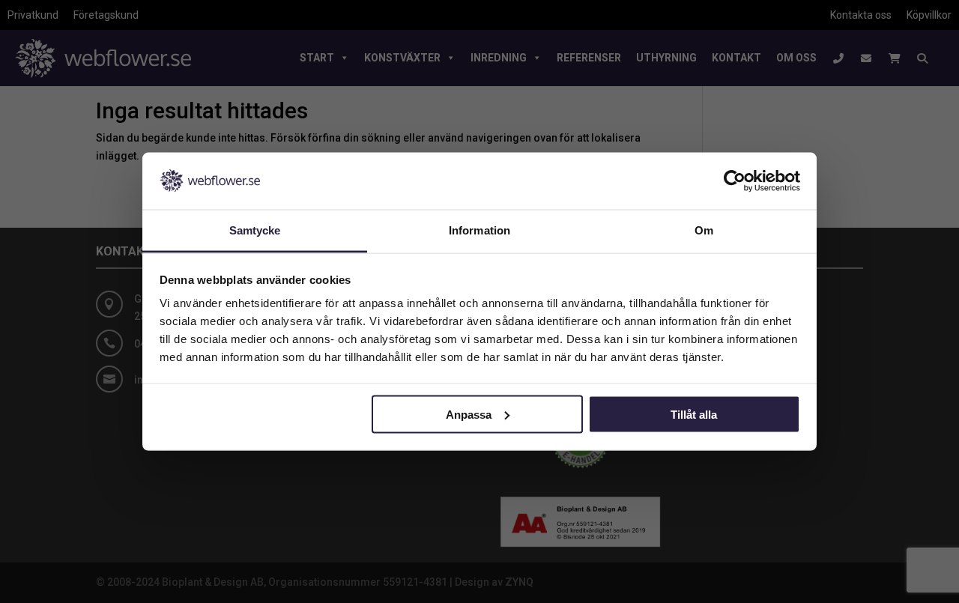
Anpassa (468, 413)
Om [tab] (704, 230)
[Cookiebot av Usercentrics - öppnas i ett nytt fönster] (734, 180)
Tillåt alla (694, 413)
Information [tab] (479, 230)
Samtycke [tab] (255, 230)
